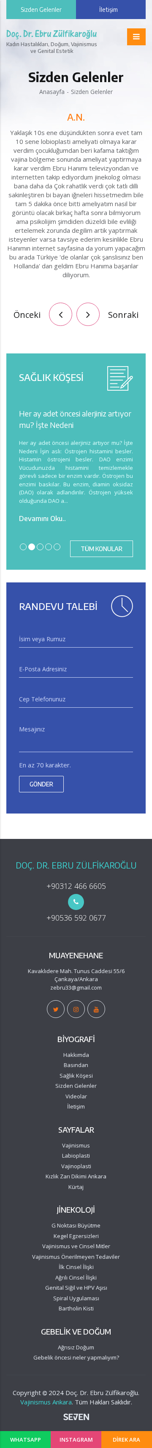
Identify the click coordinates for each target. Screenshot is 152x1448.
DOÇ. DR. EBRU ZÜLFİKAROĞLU (76, 865)
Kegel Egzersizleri (76, 1236)
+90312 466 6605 (76, 886)
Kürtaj (76, 1187)
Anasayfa (52, 92)
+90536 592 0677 (76, 918)
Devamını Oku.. (42, 518)
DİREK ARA (126, 1439)
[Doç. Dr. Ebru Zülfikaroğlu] (56, 1009)
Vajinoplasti (76, 1166)
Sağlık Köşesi (76, 1075)
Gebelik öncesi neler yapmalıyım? (76, 1357)
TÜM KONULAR (101, 548)
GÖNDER (41, 784)
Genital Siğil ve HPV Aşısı (76, 1287)
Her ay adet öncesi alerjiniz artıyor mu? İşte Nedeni (75, 419)
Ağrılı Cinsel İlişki (76, 1277)
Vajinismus (76, 1145)
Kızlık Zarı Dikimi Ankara (76, 1176)
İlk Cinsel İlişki (76, 1267)
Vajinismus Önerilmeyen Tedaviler (76, 1256)
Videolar (76, 1096)
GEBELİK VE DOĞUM (76, 1331)
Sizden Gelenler (41, 9)
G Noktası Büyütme (76, 1225)
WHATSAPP (25, 1439)
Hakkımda (76, 1055)
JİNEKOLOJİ (76, 1209)
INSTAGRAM (76, 1439)
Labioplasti (76, 1155)
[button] (136, 36)
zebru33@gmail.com (76, 987)
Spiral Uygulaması (76, 1298)
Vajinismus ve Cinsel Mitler (76, 1246)
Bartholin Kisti (76, 1308)
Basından (76, 1065)
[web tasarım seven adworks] (76, 1418)
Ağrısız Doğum (76, 1347)
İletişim (108, 9)
